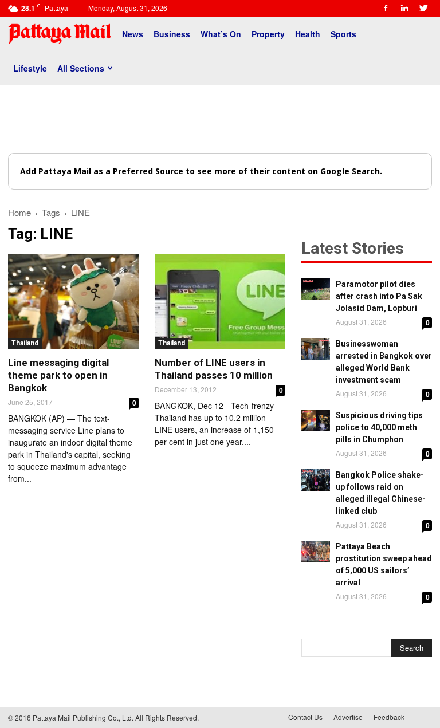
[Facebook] (385, 8)
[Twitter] (423, 8)
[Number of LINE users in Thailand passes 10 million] (220, 301)
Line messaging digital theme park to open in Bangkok (58, 375)
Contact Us (305, 717)
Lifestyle (30, 68)
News (132, 34)
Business (172, 34)
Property (268, 34)
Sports (343, 34)
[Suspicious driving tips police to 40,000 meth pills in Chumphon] (315, 420)
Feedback (389, 717)
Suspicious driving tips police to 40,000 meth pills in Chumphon (379, 427)
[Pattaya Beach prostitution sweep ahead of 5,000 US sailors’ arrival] (315, 551)
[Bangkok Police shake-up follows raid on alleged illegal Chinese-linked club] (315, 480)
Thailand (24, 343)
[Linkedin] (404, 8)
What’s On (221, 34)
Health (307, 34)
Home (19, 212)
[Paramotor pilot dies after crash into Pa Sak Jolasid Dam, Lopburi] (315, 289)
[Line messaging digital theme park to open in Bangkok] (73, 301)
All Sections (80, 68)
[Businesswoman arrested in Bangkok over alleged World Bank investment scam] (315, 349)
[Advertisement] (220, 119)
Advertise (348, 717)
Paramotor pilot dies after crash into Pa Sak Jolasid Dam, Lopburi (379, 296)
